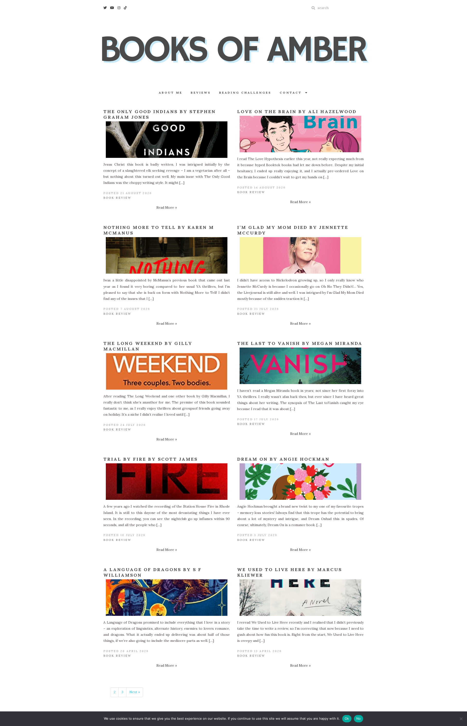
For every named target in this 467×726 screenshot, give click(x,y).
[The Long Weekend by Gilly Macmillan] (166, 371)
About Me (170, 92)
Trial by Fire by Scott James (150, 459)
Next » (134, 692)
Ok (347, 718)
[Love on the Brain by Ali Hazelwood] (300, 134)
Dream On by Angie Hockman (283, 459)
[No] (460, 718)
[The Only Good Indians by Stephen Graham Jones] (166, 139)
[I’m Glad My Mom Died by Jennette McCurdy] (300, 255)
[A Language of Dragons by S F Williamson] (166, 597)
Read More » (166, 207)
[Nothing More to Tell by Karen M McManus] (166, 255)
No (358, 718)
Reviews (201, 92)
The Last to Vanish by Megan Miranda (299, 343)
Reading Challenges (245, 92)
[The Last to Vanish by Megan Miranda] (300, 366)
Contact (292, 92)
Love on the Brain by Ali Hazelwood (297, 111)
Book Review (117, 197)
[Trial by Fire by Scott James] (166, 481)
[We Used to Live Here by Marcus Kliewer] (300, 597)
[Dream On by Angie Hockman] (300, 481)
